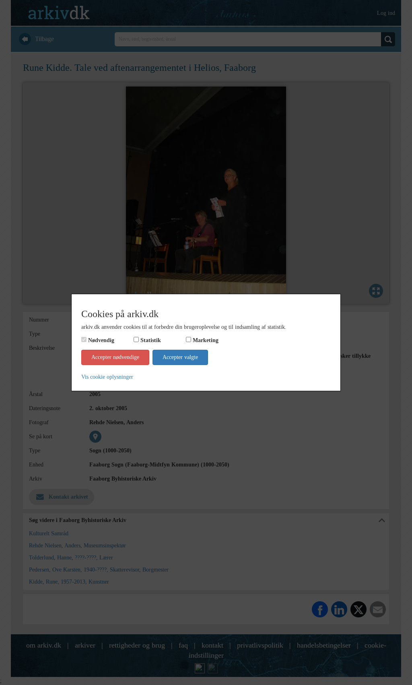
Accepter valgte (180, 357)
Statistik (150, 340)
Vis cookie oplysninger (107, 377)
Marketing (205, 340)
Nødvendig (101, 340)
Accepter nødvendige (115, 357)
